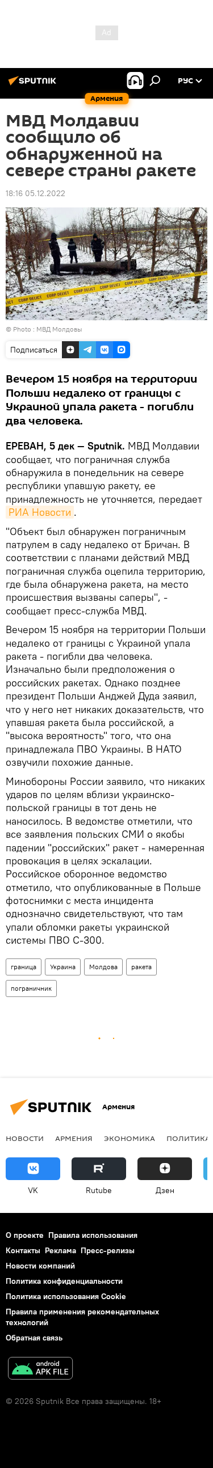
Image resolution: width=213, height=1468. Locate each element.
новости (25, 1138)
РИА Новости (40, 512)
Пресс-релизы (108, 1250)
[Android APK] (40, 1369)
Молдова (103, 966)
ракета (141, 966)
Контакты (23, 1250)
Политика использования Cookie (66, 1296)
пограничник (31, 988)
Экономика (129, 1138)
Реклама (60, 1250)
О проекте (25, 1235)
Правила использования (92, 1235)
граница (23, 966)
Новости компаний (40, 1266)
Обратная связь (34, 1338)
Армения (74, 1138)
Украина (63, 966)
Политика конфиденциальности (64, 1281)
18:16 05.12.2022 (35, 193)
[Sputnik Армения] (34, 85)
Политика (188, 1138)
